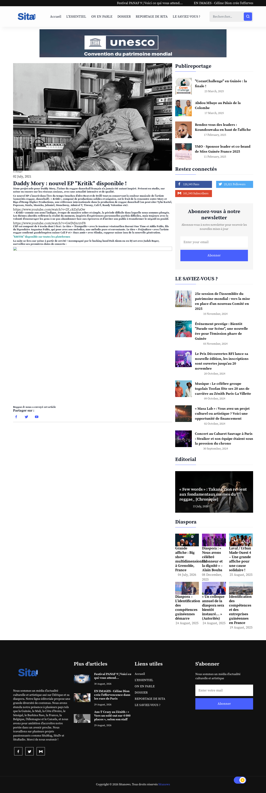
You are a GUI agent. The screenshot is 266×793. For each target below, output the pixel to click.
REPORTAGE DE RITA (152, 17)
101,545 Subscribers (195, 193)
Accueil (55, 17)
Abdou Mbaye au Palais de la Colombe (218, 105)
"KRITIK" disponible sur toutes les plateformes (41, 236)
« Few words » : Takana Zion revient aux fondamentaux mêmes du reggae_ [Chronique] (213, 494)
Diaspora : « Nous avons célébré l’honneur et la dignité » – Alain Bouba (212, 559)
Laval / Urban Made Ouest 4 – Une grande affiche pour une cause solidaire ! (240, 559)
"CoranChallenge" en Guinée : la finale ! (221, 83)
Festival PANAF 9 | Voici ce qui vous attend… (119, 3)
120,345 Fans (190, 184)
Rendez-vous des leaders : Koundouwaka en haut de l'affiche (223, 127)
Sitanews (164, 784)
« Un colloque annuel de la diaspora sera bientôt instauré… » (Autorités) (213, 607)
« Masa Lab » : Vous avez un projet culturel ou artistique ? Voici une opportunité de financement (222, 413)
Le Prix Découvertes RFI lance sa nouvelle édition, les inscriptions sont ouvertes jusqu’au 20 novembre (222, 361)
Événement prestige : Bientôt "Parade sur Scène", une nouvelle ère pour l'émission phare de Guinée (221, 331)
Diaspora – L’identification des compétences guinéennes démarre (187, 607)
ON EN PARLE (101, 17)
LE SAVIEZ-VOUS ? (186, 17)
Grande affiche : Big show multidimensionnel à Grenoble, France (191, 559)
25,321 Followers (234, 184)
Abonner (214, 255)
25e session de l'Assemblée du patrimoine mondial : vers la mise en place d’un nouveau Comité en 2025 (222, 301)
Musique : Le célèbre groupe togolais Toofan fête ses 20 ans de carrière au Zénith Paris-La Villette (223, 388)
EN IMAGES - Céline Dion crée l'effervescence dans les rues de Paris (214, 3)
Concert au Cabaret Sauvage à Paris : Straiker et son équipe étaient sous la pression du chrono (224, 438)
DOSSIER (124, 17)
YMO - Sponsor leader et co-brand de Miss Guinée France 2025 (222, 149)
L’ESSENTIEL (76, 17)
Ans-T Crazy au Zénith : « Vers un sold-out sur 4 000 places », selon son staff (112, 715)
